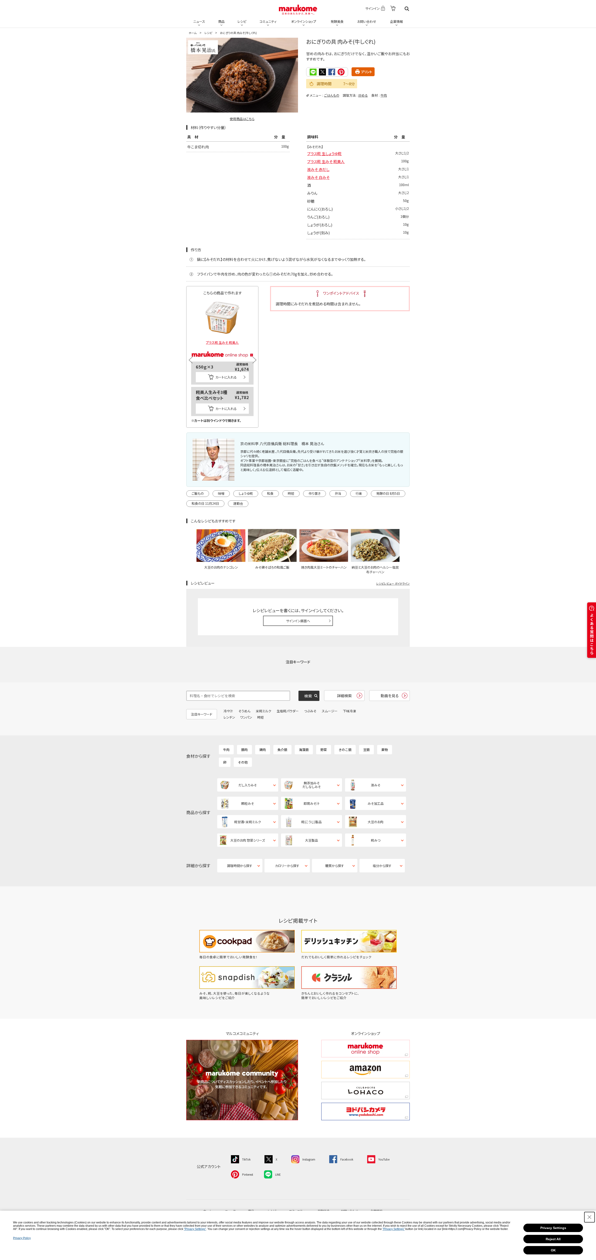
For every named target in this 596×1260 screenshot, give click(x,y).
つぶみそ (310, 711)
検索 (407, 9)
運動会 (238, 503)
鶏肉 (262, 749)
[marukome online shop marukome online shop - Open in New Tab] (366, 1048)
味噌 (221, 493)
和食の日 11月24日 (205, 503)
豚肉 (244, 749)
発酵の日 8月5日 (388, 493)
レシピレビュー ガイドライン (393, 583)
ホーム (192, 33)
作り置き (314, 493)
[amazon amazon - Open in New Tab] (366, 1069)
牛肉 (383, 95)
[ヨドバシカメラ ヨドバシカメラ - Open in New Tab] (366, 1111)
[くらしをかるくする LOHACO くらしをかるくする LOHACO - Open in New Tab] (366, 1090)
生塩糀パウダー (288, 711)
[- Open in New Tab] (393, 9)
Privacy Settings (553, 1228)
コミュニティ (268, 21)
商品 (221, 21)
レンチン (229, 717)
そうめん (244, 711)
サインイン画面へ (298, 620)
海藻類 (304, 749)
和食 (270, 493)
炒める (363, 95)
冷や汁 (228, 711)
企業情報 (396, 21)
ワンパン (246, 717)
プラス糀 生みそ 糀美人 (326, 161)
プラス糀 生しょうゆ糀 (324, 153)
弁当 (338, 493)
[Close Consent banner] (589, 1217)
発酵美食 (337, 21)
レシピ (241, 21)
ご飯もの (198, 493)
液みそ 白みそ (318, 177)
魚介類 (282, 749)
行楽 (359, 493)
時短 (291, 493)
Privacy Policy (22, 1238)
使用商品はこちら (242, 118)
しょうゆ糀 (246, 493)
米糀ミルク (263, 711)
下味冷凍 (349, 711)
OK (553, 1250)
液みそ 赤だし (318, 169)
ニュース (199, 21)
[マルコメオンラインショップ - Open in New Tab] (222, 348)
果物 (384, 749)
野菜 (323, 749)
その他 (243, 762)
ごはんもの (331, 95)
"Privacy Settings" (195, 1229)
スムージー (330, 711)
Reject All (553, 1239)
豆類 (366, 749)
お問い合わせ (366, 21)
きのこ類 (345, 749)
